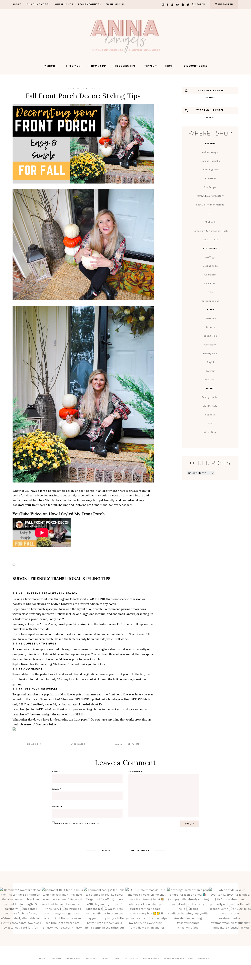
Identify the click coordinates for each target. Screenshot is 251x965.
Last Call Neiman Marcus (210, 204)
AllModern (210, 318)
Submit (210, 97)
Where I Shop (64, 4)
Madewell (210, 222)
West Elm (210, 379)
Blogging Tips (125, 66)
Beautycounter (89, 4)
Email (56, 789)
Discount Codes (38, 4)
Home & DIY (99, 66)
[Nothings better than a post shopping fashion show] (188, 908)
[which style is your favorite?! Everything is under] (230, 908)
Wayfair (210, 370)
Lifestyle (73, 66)
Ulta (210, 423)
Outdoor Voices (210, 300)
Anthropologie (210, 152)
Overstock (210, 344)
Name (56, 771)
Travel (149, 66)
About (17, 4)
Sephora (210, 414)
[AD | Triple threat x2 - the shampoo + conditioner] (146, 908)
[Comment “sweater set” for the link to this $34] (21, 908)
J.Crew (200, 195)
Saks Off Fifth (210, 239)
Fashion (49, 66)
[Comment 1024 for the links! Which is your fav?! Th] (63, 908)
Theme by (204, 958)
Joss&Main (210, 335)
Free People (210, 187)
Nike (210, 292)
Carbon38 (210, 274)
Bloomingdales (210, 169)
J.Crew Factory (215, 195)
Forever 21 (210, 178)
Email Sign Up (115, 4)
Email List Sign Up (126, 958)
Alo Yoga (210, 257)
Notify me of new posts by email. (77, 823)
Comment (79, 744)
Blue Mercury (210, 405)
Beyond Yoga (210, 265)
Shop (169, 66)
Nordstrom (199, 230)
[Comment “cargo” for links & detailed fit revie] (105, 908)
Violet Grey (210, 432)
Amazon (210, 327)
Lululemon (210, 283)
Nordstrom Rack (218, 230)
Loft (210, 213)
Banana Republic (210, 160)
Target (210, 362)
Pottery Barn (210, 353)
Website (57, 806)
